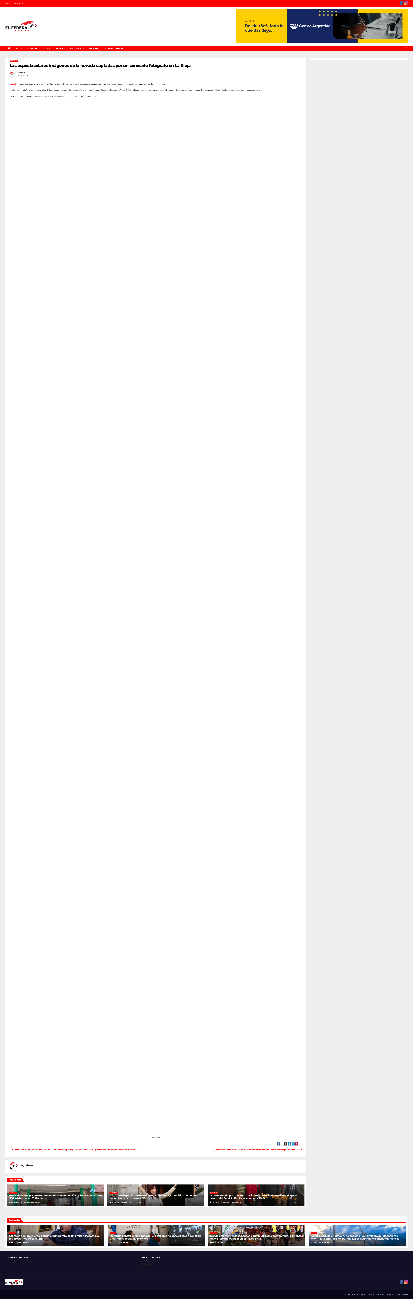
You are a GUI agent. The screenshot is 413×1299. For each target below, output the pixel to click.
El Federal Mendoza (115, 48)
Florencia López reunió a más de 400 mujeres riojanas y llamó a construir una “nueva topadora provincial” (155, 1237)
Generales (13, 60)
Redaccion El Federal (32, 1202)
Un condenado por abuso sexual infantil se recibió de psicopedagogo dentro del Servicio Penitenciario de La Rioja (253, 1197)
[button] (407, 48)
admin (22, 73)
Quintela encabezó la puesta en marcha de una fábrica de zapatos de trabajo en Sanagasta (256, 1150)
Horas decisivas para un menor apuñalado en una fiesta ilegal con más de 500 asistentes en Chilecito (55, 1197)
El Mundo (60, 48)
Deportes (47, 48)
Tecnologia (95, 48)
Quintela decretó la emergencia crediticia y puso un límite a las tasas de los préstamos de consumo (54, 1237)
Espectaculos (77, 48)
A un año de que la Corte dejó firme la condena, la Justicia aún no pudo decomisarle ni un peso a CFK (154, 1197)
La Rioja (19, 48)
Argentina (32, 48)
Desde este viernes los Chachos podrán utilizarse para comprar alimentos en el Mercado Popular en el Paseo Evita (256, 1237)
